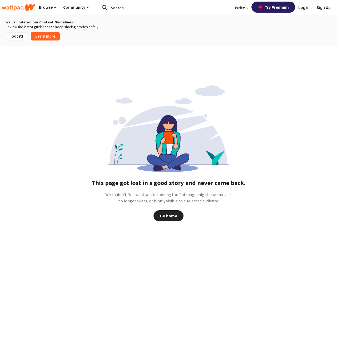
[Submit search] (105, 7)
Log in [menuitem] (304, 7)
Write (240, 7)
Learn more (45, 36)
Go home (168, 215)
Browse (46, 7)
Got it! (17, 36)
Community (74, 7)
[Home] (18, 8)
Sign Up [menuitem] (324, 7)
